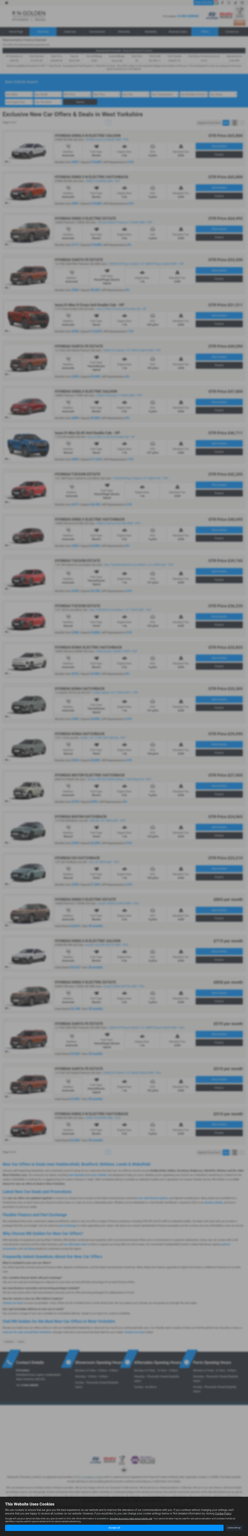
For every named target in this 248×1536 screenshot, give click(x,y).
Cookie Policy (223, 1513)
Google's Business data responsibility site (131, 1518)
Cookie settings (234, 1528)
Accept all (114, 1527)
